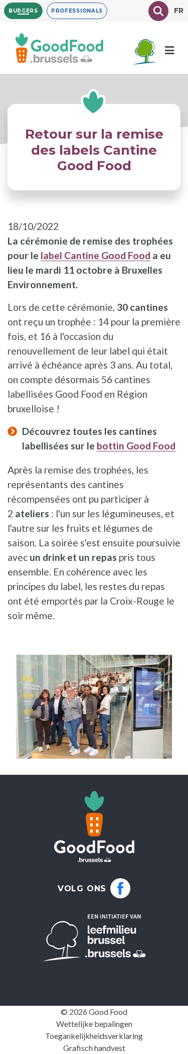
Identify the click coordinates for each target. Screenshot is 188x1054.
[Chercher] (158, 11)
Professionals (77, 11)
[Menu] (169, 51)
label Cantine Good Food (95, 255)
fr (179, 10)
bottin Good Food (136, 445)
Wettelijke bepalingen (94, 1023)
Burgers (23, 11)
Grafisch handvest (94, 1047)
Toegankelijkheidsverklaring (94, 1035)
